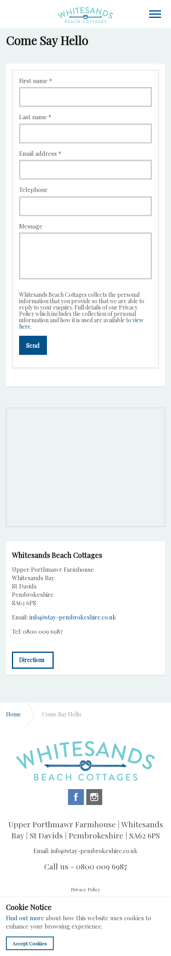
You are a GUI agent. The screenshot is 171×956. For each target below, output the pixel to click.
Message (31, 226)
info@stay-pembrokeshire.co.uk (72, 617)
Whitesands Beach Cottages (85, 15)
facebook (76, 797)
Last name (35, 117)
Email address (40, 153)
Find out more (25, 918)
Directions (32, 660)
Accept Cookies (30, 943)
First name (35, 81)
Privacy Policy (85, 889)
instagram (94, 797)
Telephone (33, 190)
